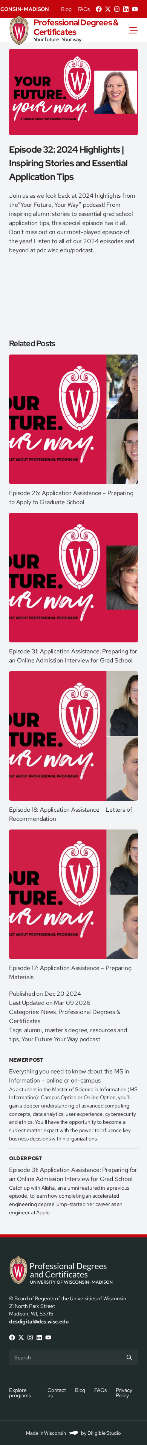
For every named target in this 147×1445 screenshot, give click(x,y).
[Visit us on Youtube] (135, 9)
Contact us (56, 1392)
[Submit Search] (129, 1357)
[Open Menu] (138, 30)
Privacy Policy (124, 1392)
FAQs (84, 9)
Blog (66, 9)
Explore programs (20, 1392)
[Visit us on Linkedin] (126, 9)
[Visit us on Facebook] (99, 9)
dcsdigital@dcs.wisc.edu (39, 1321)
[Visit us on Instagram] (117, 9)
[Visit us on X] (108, 9)
